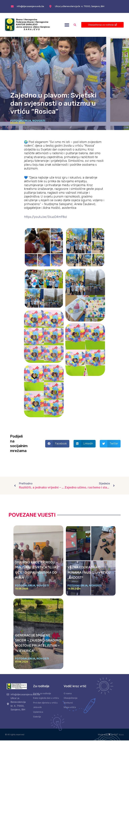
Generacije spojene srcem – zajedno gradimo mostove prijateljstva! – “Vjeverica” (38, 643)
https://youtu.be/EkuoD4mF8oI (45, 217)
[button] (67, 25)
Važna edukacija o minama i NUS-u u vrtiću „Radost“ (89, 572)
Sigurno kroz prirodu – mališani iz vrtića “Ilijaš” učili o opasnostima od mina (37, 570)
